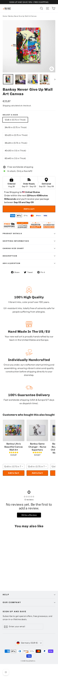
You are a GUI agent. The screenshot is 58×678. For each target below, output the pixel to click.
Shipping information (16, 241)
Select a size (10, 115)
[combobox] (13, 466)
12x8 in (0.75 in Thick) (15, 119)
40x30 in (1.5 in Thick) (15, 150)
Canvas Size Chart (13, 248)
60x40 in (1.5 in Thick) (15, 158)
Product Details (12, 233)
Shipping (6, 105)
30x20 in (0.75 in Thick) (16, 135)
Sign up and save (14, 611)
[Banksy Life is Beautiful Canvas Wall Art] (13, 430)
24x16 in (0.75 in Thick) (16, 127)
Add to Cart (13, 473)
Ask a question (11, 263)
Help (6, 595)
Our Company (12, 602)
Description (10, 256)
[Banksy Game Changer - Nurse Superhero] (37, 430)
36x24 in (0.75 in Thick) (16, 143)
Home (5, 16)
